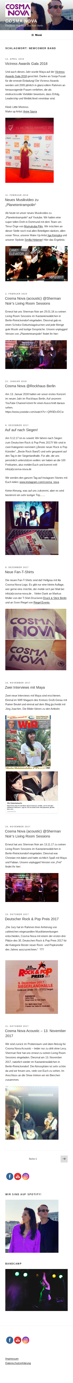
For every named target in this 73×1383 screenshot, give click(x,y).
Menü (38, 34)
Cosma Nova (21, 21)
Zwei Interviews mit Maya (25, 687)
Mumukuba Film (33, 226)
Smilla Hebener (33, 239)
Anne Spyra (30, 111)
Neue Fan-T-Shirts (19, 572)
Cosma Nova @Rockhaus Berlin (30, 386)
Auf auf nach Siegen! (21, 430)
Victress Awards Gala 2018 (26, 64)
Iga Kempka (54, 235)
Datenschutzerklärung (18, 1363)
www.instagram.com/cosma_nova (39, 482)
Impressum (12, 1358)
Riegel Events (41, 602)
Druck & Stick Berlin (54, 597)
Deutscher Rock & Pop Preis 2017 (32, 919)
